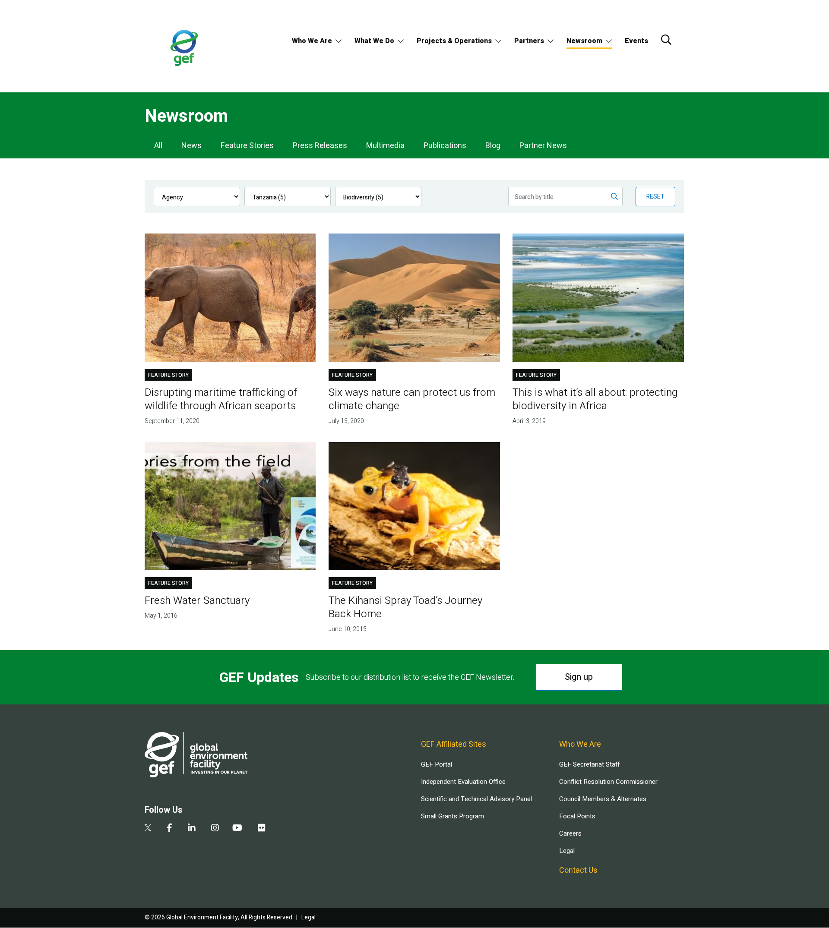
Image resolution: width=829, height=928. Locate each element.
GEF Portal (436, 764)
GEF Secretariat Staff (589, 764)
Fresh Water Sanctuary (197, 600)
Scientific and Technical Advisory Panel (476, 799)
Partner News (543, 146)
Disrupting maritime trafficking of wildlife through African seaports (221, 399)
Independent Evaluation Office (463, 781)
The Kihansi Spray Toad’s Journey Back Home (405, 607)
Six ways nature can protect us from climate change (412, 399)
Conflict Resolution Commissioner (608, 781)
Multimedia (385, 146)
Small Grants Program (452, 816)
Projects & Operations (454, 41)
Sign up (579, 677)
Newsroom (584, 41)
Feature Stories (247, 146)
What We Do (374, 41)
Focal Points (577, 816)
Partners (529, 41)
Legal (567, 850)
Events (636, 41)
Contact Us (578, 870)
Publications (445, 146)
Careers (570, 833)
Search (666, 40)
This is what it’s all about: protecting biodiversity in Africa (595, 399)
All (158, 146)
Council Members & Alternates (602, 799)
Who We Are (312, 41)
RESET (655, 196)
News (191, 146)
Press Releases (320, 146)
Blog (492, 146)
